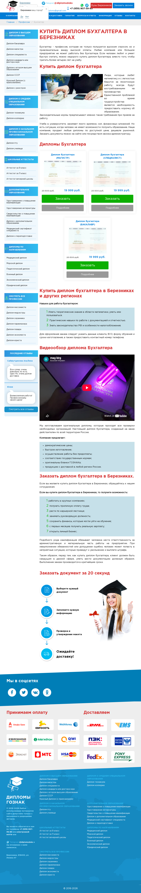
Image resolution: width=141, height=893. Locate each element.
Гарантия (69, 15)
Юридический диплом (16, 285)
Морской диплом (14, 263)
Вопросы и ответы (86, 15)
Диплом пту (12, 143)
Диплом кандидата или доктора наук (17, 61)
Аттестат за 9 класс (16, 168)
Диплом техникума (15, 113)
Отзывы (118, 15)
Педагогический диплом (18, 269)
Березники (25, 3)
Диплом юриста (14, 340)
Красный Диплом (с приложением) (15, 81)
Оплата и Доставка (52, 15)
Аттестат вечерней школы (19, 179)
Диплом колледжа (15, 118)
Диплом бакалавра (15, 43)
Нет (27, 17)
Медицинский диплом (16, 258)
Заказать (62, 198)
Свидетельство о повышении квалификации (20, 215)
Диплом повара (13, 329)
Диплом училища (14, 148)
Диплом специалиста (16, 55)
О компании (12, 15)
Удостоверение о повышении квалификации (20, 202)
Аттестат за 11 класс (16, 173)
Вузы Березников (101, 5)
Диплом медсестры (15, 313)
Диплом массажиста (16, 307)
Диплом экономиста (16, 335)
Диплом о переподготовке (19, 236)
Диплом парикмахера (16, 324)
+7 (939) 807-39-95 (81, 9)
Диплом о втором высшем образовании (19, 68)
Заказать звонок (123, 5)
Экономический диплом (17, 280)
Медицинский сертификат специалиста (19, 230)
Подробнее (62, 208)
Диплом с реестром (16, 88)
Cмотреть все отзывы (21, 409)
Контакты (130, 15)
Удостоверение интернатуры (20, 208)
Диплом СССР (13, 75)
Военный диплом (14, 274)
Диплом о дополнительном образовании (19, 222)
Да (22, 17)
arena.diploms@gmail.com (54, 11)
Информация (105, 15)
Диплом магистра (14, 49)
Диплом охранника (15, 318)
